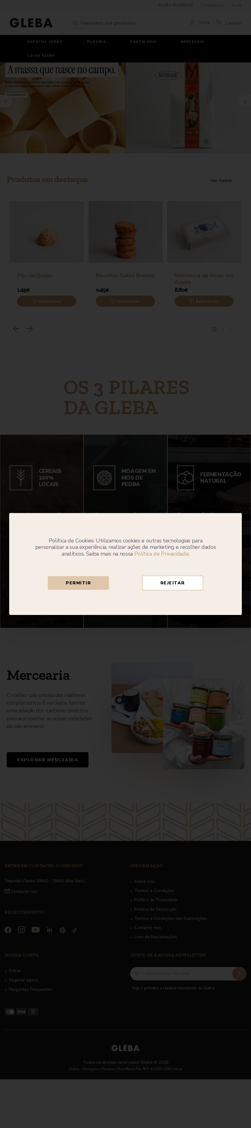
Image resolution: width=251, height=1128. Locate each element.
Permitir (78, 583)
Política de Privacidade (161, 553)
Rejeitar (172, 583)
